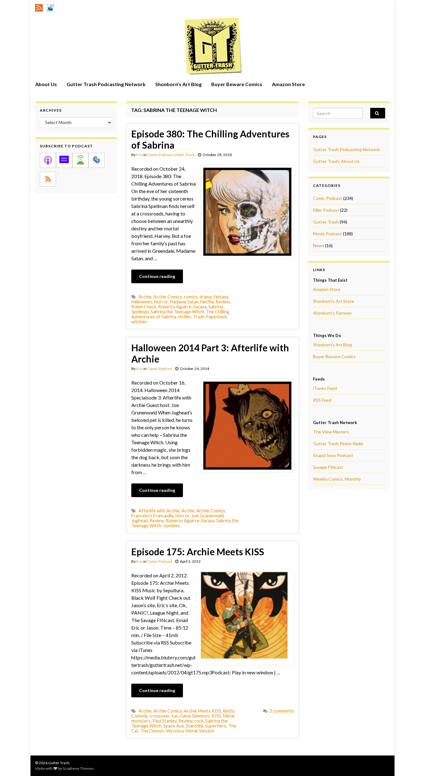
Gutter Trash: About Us (336, 161)
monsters (141, 720)
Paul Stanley (164, 720)
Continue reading (157, 276)
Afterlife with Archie (159, 510)
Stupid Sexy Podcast (333, 455)
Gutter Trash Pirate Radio (338, 443)
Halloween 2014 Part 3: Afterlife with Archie (210, 353)
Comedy (139, 715)
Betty (228, 711)
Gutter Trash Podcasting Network (106, 84)
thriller (184, 316)
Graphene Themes (78, 768)
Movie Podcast (327, 233)
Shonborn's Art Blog (332, 344)
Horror (161, 301)
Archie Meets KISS (202, 711)
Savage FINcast (328, 467)
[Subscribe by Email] (96, 160)
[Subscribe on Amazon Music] (64, 160)
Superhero (216, 725)
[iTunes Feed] (50, 6)
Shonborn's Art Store (333, 301)
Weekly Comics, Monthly (337, 479)
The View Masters (331, 431)
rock (198, 720)
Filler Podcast (326, 210)
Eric (139, 154)
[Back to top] (411, 762)
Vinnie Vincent (199, 730)
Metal (228, 715)
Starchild (194, 725)
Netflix (207, 301)
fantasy (220, 296)
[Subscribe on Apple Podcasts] (48, 160)
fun (174, 715)
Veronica (175, 730)
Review (223, 301)
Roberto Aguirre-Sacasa (182, 306)
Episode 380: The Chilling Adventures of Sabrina (210, 139)
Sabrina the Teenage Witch (177, 311)
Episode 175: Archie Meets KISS (197, 551)
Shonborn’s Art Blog (178, 84)
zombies (171, 525)
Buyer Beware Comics (236, 84)
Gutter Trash (184, 154)
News (318, 245)
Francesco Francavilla (152, 515)
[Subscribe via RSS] (48, 179)
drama (205, 296)
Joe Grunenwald (207, 515)
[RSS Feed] (39, 6)
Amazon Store (288, 84)
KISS (216, 715)
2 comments (282, 711)
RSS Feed (322, 400)
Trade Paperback (210, 316)
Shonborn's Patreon (332, 313)
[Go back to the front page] (212, 45)
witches (139, 321)
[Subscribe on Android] (80, 160)
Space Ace (173, 725)
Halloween (141, 301)
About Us (46, 84)
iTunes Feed (325, 388)
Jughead (139, 520)
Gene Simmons (195, 715)
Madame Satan (184, 301)
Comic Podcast (159, 154)
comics (191, 296)
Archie (145, 296)
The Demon (152, 730)
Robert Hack (143, 306)
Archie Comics (167, 296)
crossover (159, 715)
